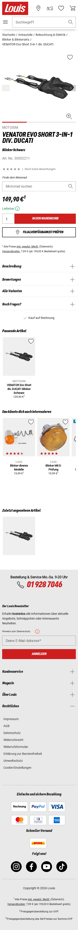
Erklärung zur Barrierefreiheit (22, 753)
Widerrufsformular (15, 747)
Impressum (11, 719)
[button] (70, 22)
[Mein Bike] (50, 8)
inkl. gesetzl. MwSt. (27, 246)
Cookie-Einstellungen (17, 767)
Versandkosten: (11, 251)
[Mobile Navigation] (5, 22)
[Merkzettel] (61, 8)
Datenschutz (12, 733)
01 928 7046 (44, 584)
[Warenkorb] (72, 8)
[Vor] (72, 88)
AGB (6, 726)
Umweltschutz (13, 760)
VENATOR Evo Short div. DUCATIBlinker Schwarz (19, 388)
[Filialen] (38, 8)
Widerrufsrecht (13, 740)
